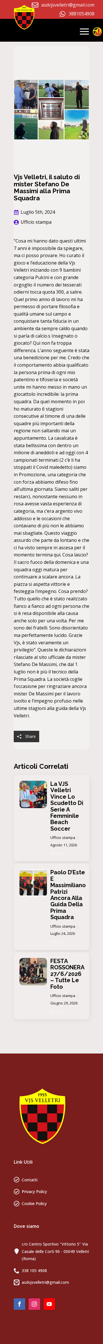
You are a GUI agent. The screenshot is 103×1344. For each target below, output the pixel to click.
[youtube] (49, 1304)
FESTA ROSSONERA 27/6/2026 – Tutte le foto (67, 974)
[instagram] (34, 1304)
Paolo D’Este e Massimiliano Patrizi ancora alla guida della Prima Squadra (68, 894)
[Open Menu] (84, 31)
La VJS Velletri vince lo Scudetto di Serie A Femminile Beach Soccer (66, 806)
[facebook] (19, 1304)
